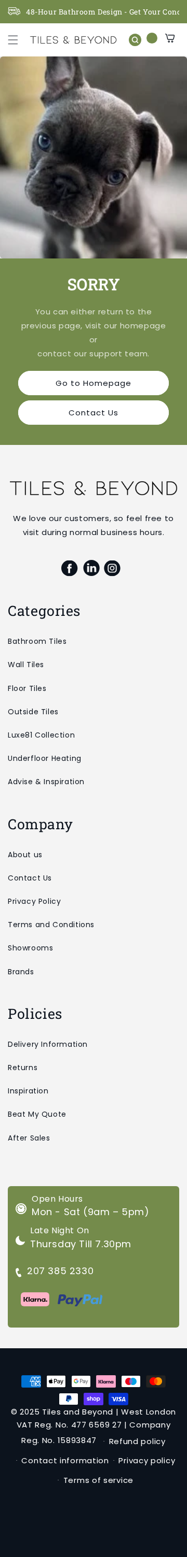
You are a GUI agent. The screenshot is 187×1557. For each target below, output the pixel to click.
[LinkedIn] (91, 568)
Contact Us (93, 412)
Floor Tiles (27, 688)
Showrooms (30, 948)
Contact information (65, 1460)
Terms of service (98, 1480)
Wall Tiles (26, 664)
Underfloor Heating (45, 758)
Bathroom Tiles (37, 641)
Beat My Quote (37, 1114)
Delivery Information (48, 1044)
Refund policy (137, 1441)
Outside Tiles (33, 712)
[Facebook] (70, 568)
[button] (13, 39)
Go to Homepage (93, 383)
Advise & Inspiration (46, 781)
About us (25, 854)
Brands (21, 972)
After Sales (29, 1138)
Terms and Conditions (51, 924)
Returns (22, 1067)
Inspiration (28, 1091)
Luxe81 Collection (41, 735)
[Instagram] (112, 568)
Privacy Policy (34, 901)
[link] (93, 157)
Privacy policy (146, 1460)
